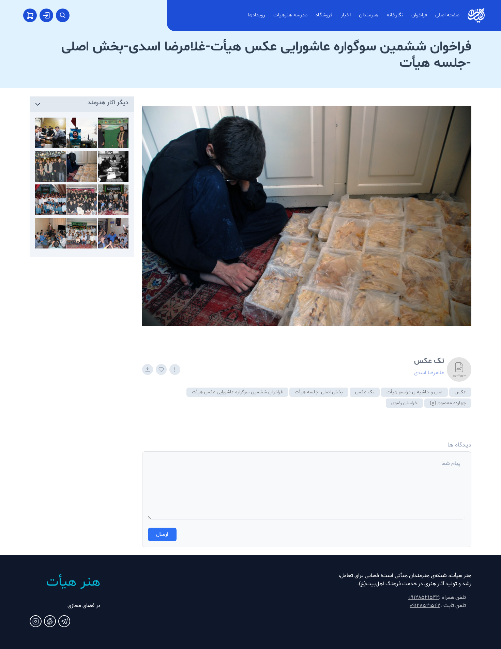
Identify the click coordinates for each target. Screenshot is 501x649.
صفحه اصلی (447, 15)
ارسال (162, 534)
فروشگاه (324, 15)
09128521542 (423, 597)
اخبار (346, 15)
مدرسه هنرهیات (290, 15)
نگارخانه (394, 15)
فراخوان (419, 15)
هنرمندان (368, 15)
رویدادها (256, 15)
